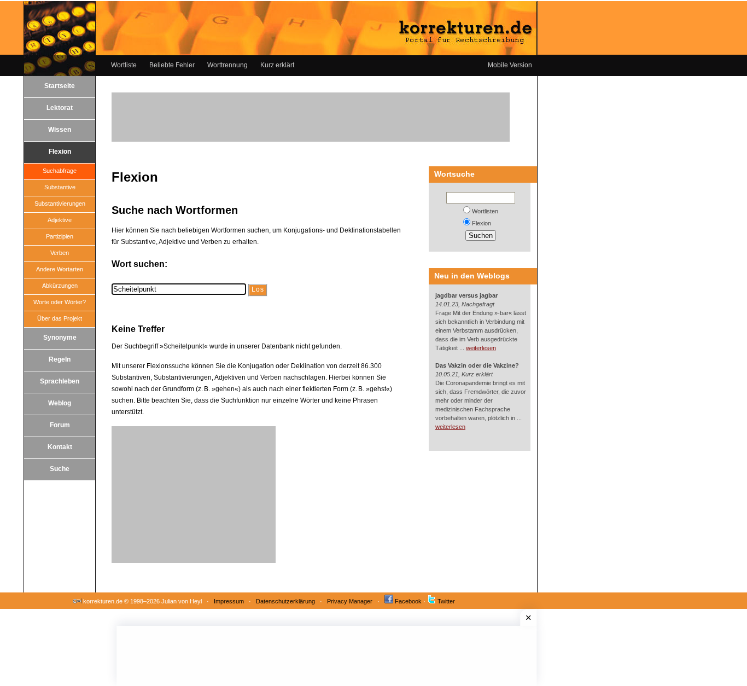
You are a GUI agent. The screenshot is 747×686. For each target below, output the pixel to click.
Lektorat (59, 108)
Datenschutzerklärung (285, 601)
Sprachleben (59, 381)
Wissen (59, 129)
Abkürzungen (60, 285)
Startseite (59, 86)
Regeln (60, 359)
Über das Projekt (59, 318)
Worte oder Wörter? (59, 302)
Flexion (60, 151)
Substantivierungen (59, 203)
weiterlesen (481, 348)
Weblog (59, 403)
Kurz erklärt (277, 65)
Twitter (446, 601)
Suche (59, 469)
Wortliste (124, 65)
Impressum (229, 601)
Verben (59, 252)
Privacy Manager (349, 601)
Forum (60, 425)
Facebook (408, 601)
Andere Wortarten (59, 269)
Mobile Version (510, 65)
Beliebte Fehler (172, 65)
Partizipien (59, 236)
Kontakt (60, 447)
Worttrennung (227, 65)
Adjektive (60, 220)
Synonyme (60, 337)
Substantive (59, 187)
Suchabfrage (60, 170)
